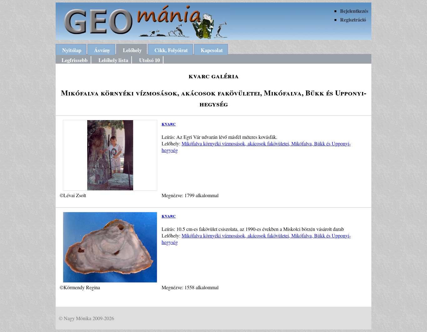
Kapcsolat (212, 50)
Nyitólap (71, 50)
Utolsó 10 (149, 60)
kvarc (169, 123)
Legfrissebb (75, 60)
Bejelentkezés (354, 10)
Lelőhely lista (113, 60)
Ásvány (102, 50)
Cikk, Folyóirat (171, 50)
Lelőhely (132, 50)
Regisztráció (353, 19)
